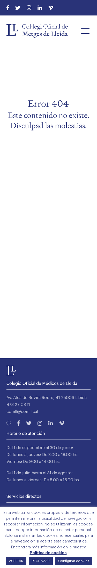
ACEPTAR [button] (16, 561)
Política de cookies (48, 553)
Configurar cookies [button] (73, 561)
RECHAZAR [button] (41, 561)
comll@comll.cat (22, 412)
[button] (85, 31)
